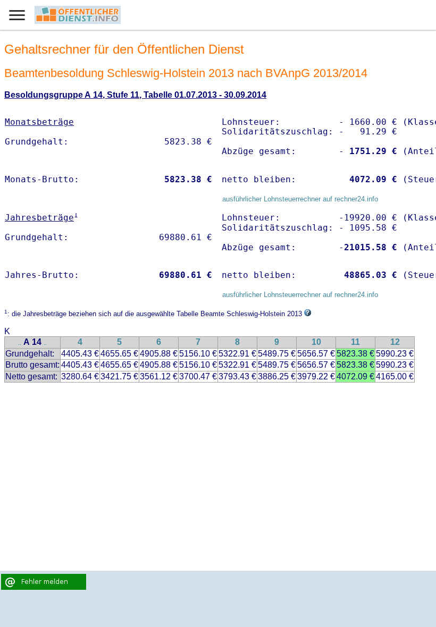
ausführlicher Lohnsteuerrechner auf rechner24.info (300, 199)
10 (316, 341)
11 (355, 341)
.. (19, 343)
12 (395, 341)
